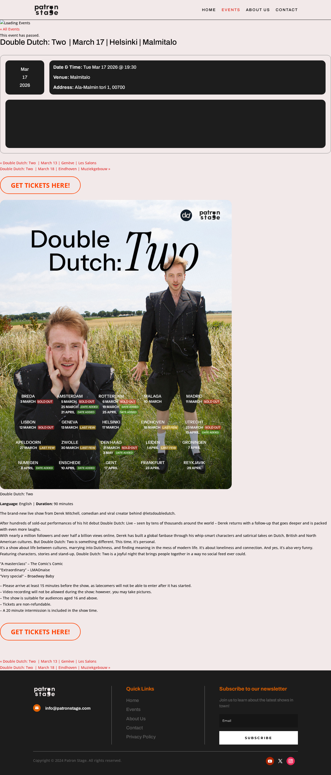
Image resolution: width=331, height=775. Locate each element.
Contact (287, 10)
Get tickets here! (40, 185)
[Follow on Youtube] (270, 761)
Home (209, 10)
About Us (258, 10)
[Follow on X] (280, 761)
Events (231, 10)
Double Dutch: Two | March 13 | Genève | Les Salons (48, 162)
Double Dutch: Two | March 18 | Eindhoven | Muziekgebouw (55, 168)
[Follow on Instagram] (291, 761)
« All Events (10, 29)
